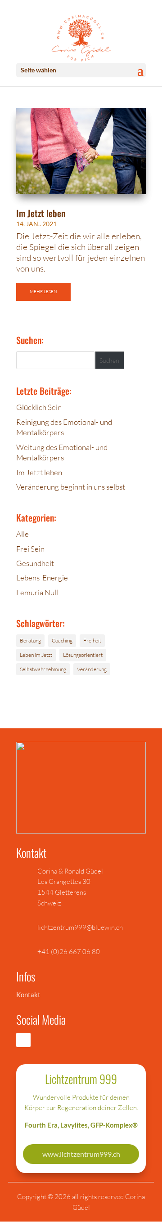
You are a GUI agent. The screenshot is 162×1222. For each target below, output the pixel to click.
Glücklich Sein (39, 407)
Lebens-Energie (42, 577)
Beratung (30, 640)
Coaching (62, 640)
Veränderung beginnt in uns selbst (70, 486)
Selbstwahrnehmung (43, 669)
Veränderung (92, 669)
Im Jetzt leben (40, 213)
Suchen (109, 360)
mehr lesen (43, 291)
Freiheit (92, 640)
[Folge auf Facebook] (23, 1040)
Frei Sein (30, 548)
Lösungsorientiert (83, 654)
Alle (22, 534)
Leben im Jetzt (36, 654)
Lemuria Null (37, 592)
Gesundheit (35, 563)
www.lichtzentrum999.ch (81, 1154)
